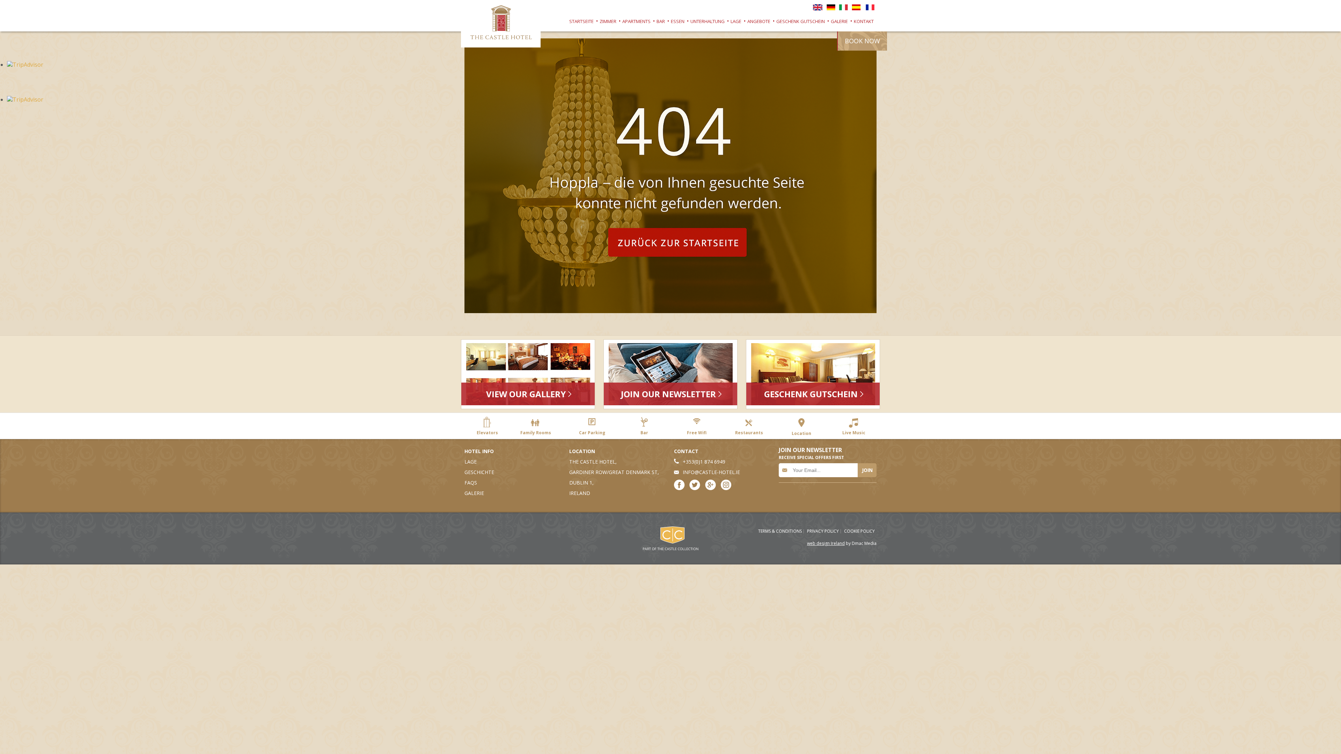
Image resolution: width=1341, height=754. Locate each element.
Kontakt (864, 21)
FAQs (470, 482)
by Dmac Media (842, 543)
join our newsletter (668, 394)
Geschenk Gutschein (800, 21)
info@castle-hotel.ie (711, 472)
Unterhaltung (707, 21)
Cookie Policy (859, 531)
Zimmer (608, 21)
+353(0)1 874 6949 (704, 461)
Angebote (758, 21)
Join (867, 470)
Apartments (636, 21)
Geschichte (479, 472)
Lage (736, 21)
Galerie (839, 21)
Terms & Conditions (780, 531)
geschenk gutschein (811, 394)
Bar (661, 21)
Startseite (581, 21)
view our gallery (526, 394)
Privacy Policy (823, 531)
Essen (677, 21)
